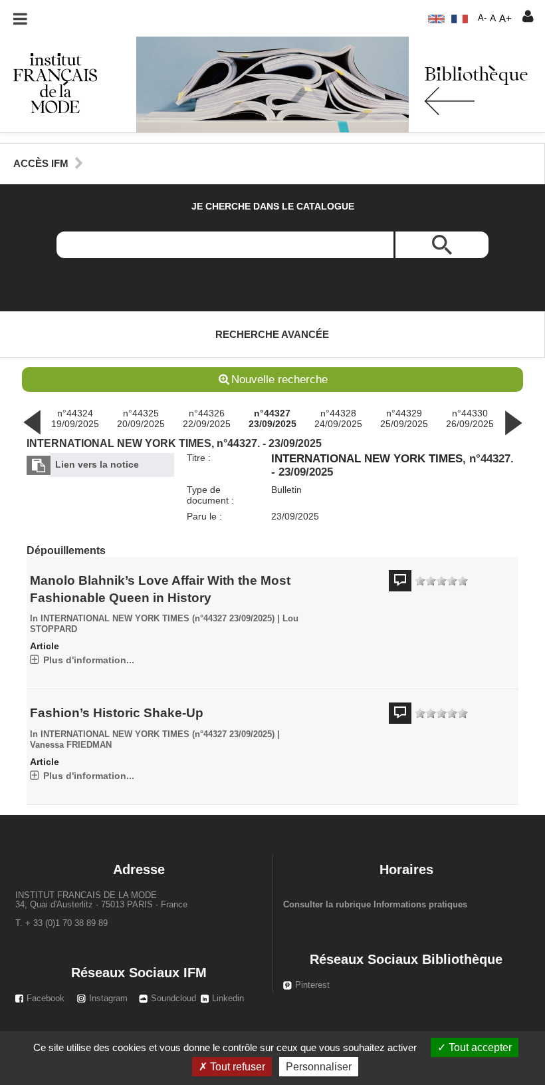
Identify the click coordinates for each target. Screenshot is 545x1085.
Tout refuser (236, 1066)
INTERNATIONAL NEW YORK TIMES (367, 458)
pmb (278, 820)
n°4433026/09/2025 (470, 418)
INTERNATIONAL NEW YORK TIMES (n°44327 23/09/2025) (157, 618)
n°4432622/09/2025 (207, 418)
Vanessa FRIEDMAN (71, 745)
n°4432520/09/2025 (141, 418)
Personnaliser (319, 1066)
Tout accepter (479, 1047)
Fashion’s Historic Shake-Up (116, 713)
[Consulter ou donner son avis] (441, 581)
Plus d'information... (88, 660)
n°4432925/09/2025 (404, 418)
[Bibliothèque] (48, 82)
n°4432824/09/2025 (338, 418)
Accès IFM (40, 163)
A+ (505, 18)
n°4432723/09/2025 (272, 418)
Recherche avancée (272, 334)
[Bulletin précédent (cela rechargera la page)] (32, 421)
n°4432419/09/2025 (75, 418)
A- (482, 18)
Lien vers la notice (97, 464)
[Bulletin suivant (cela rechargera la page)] (513, 421)
